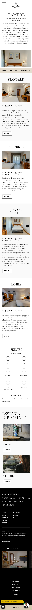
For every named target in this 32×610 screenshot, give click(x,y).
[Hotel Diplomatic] (16, 5)
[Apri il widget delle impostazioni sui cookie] (3, 607)
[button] (4, 2)
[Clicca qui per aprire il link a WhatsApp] (29, 2)
